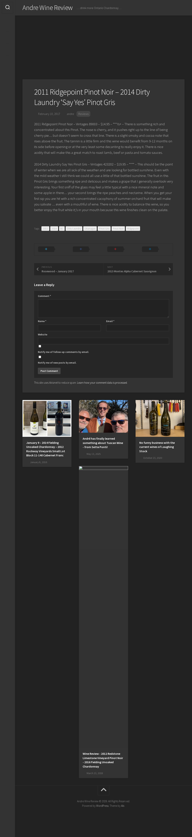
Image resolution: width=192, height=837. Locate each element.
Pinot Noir (118, 228)
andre (70, 114)
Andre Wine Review (47, 7)
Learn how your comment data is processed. (102, 382)
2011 (45, 228)
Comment (44, 296)
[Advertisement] (103, 43)
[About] (7, 37)
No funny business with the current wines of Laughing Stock (157, 447)
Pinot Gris (104, 228)
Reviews (83, 114)
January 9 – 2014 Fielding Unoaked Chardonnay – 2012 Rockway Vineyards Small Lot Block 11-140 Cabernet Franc (45, 449)
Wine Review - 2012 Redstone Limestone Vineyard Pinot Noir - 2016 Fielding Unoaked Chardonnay (103, 760)
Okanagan (90, 228)
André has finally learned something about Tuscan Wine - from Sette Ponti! (103, 443)
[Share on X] (51, 249)
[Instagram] (7, 25)
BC (61, 228)
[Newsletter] (7, 49)
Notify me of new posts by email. (57, 362)
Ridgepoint (133, 228)
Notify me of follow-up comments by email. (63, 352)
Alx (122, 806)
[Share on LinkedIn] (155, 249)
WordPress (102, 806)
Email (110, 321)
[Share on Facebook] (86, 249)
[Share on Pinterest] (121, 249)
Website (42, 334)
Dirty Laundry (74, 228)
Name (42, 321)
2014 (54, 228)
